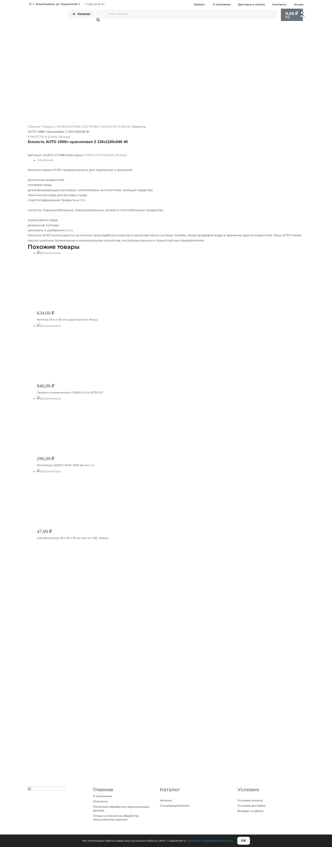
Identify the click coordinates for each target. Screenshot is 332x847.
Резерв (64, 136)
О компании (222, 4)
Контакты (279, 4)
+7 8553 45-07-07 (94, 4)
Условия (248, 789)
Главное (103, 789)
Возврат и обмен (250, 811)
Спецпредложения (174, 805)
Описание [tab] (45, 160)
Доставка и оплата (251, 4)
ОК (243, 840)
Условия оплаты (250, 800)
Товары (48, 126)
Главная (34, 126)
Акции (299, 4)
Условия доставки (251, 805)
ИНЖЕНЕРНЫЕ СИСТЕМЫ (77, 126)
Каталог (199, 4)
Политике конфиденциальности (210, 840)
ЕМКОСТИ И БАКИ (115, 126)
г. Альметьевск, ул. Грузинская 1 (56, 4)
